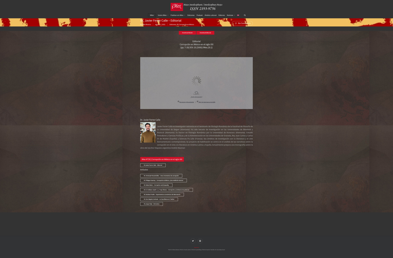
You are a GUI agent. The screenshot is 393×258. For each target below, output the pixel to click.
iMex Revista (146, 24)
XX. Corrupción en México (185, 24)
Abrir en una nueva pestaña (206, 102)
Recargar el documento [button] (186, 102)
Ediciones (172, 24)
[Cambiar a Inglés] (238, 15)
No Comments (244, 23)
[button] (162, 159)
